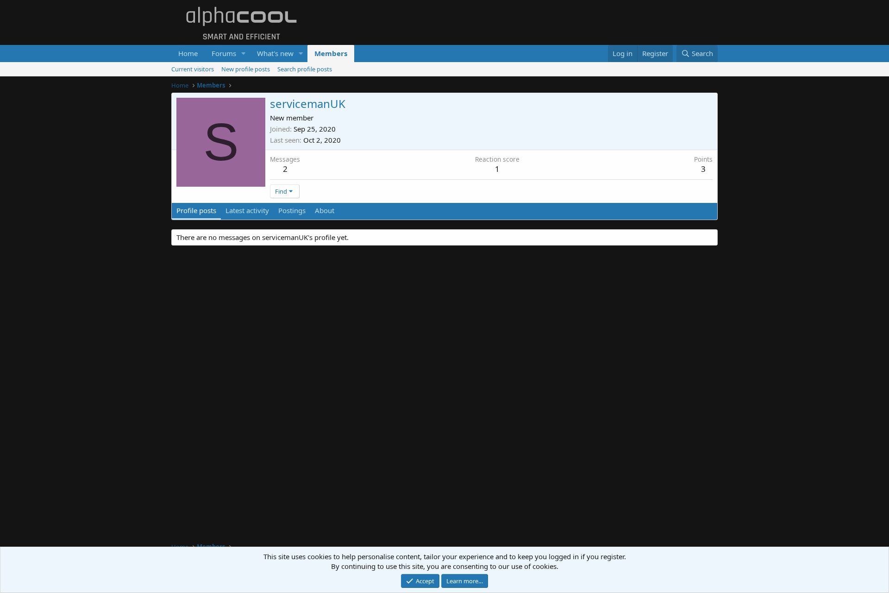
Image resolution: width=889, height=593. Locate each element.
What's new (275, 53)
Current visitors (192, 69)
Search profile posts (304, 69)
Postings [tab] (292, 210)
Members (330, 53)
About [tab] (324, 210)
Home (188, 53)
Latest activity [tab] (247, 210)
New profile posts (245, 69)
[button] (243, 53)
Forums (224, 53)
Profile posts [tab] (196, 210)
